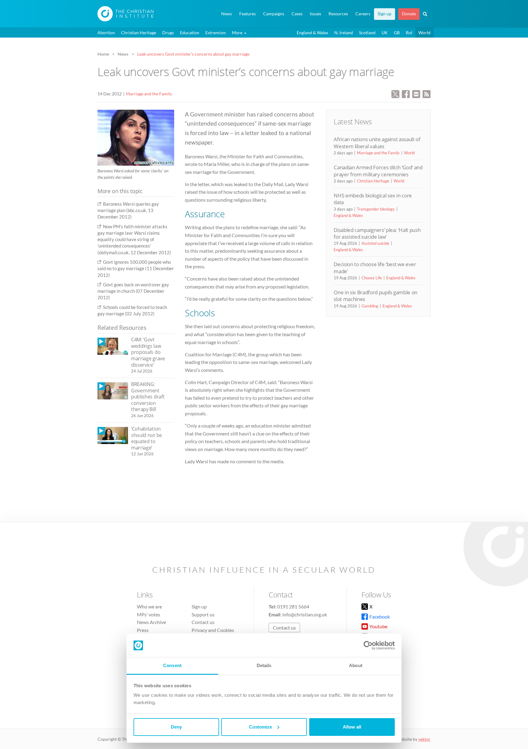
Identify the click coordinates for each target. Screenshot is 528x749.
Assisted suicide (375, 243)
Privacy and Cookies (213, 630)
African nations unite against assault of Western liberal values (377, 142)
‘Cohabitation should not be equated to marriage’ (146, 438)
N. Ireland (343, 32)
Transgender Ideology (376, 209)
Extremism (215, 32)
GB (397, 32)
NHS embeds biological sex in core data (373, 199)
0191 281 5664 (293, 606)
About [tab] (355, 665)
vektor (424, 739)
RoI (409, 32)
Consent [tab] (172, 665)
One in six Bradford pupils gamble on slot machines (375, 296)
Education (189, 32)
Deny (176, 726)
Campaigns (273, 13)
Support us (203, 614)
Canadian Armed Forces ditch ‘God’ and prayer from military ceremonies (378, 171)
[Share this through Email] (416, 93)
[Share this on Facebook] (406, 93)
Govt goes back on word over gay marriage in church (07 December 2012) (133, 291)
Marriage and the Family (149, 93)
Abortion (106, 32)
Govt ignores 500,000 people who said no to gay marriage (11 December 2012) (135, 268)
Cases (297, 13)
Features (247, 13)
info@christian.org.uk (304, 614)
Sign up (384, 13)
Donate (409, 13)
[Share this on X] (395, 93)
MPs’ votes (148, 614)
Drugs (168, 32)
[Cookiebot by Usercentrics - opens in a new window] (368, 645)
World (424, 32)
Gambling (369, 305)
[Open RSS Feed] (427, 93)
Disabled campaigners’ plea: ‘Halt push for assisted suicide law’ (377, 233)
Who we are (149, 606)
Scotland (367, 32)
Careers (362, 13)
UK (385, 32)
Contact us (203, 622)
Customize (260, 726)
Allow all (352, 726)
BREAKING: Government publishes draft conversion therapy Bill (147, 397)
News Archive (151, 622)
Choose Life (371, 277)
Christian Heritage (138, 32)
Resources (338, 13)
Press (142, 630)
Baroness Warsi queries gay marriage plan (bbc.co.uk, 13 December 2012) (128, 210)
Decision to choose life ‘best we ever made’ (375, 267)
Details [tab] (264, 665)
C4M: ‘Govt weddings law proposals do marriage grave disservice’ (148, 352)
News (226, 13)
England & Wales (312, 32)
